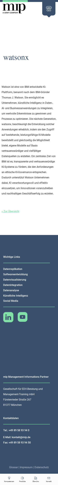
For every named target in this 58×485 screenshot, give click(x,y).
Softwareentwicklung (15, 274)
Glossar (13, 467)
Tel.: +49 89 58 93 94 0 (16, 430)
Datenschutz (41, 467)
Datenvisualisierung (14, 279)
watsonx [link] (6, 124)
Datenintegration (13, 285)
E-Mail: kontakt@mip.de (16, 437)
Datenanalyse (11, 290)
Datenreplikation (12, 269)
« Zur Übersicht (10, 211)
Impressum (26, 467)
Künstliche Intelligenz (15, 295)
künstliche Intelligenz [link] (30, 102)
